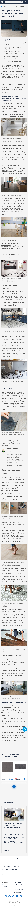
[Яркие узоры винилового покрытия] (14, 593)
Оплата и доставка (6, 861)
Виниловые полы (5, 438)
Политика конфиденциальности (9, 872)
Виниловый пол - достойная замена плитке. (15, 53)
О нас (2, 858)
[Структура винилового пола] (14, 421)
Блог (2, 863)
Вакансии (16, 866)
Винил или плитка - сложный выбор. (13, 61)
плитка (18, 151)
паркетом (20, 116)
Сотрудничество (5, 866)
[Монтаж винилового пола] (14, 637)
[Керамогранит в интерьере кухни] (14, 184)
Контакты (3, 874)
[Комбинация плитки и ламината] (14, 127)
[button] (25, 762)
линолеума (18, 106)
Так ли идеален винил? (10, 58)
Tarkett (11, 696)
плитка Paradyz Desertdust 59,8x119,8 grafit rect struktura (19, 772)
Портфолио (17, 863)
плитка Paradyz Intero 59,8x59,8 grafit (6, 772)
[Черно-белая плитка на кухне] (14, 268)
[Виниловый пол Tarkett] (14, 688)
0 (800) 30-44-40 (5, 886)
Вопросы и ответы (18, 861)
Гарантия (16, 858)
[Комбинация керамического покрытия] (14, 369)
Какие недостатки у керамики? (12, 51)
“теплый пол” (15, 305)
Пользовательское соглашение (9, 869)
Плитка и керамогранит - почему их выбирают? (13, 48)
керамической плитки (13, 103)
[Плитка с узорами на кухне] (14, 318)
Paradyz (7, 238)
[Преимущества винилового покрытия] (14, 508)
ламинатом (13, 116)
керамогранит (20, 157)
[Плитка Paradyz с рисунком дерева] (14, 227)
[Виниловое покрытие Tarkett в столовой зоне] (14, 28)
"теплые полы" (16, 330)
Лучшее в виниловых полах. (11, 56)
